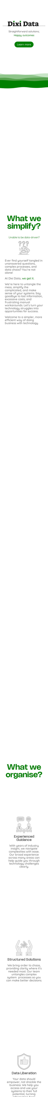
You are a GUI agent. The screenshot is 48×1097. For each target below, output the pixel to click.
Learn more (24, 44)
